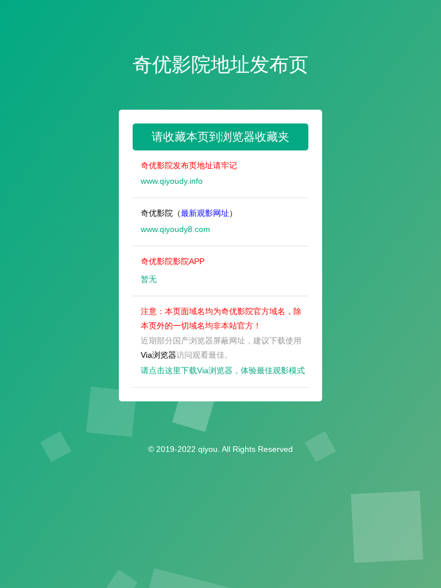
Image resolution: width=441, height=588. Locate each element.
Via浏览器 (158, 354)
